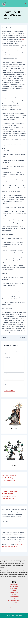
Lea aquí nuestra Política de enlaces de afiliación (14, 578)
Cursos (14, 428)
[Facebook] (13, 582)
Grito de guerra (14, 592)
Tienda (14, 465)
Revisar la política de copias (9, 496)
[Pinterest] (15, 582)
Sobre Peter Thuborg (7, 478)
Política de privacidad (7, 493)
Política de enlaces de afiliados (10, 491)
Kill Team (14, 594)
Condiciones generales (8, 498)
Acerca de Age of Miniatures (9, 475)
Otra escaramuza (14, 596)
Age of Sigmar (14, 586)
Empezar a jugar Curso (14, 600)
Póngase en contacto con (8, 480)
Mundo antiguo (14, 588)
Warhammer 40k (14, 584)
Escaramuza (14, 590)
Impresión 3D (14, 602)
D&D (14, 598)
